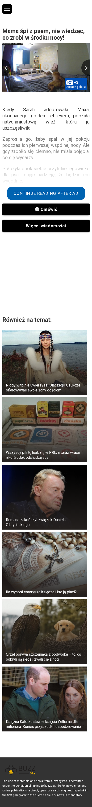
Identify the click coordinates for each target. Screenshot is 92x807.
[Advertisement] (46, 273)
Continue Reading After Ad (46, 193)
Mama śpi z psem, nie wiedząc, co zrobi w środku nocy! (43, 34)
